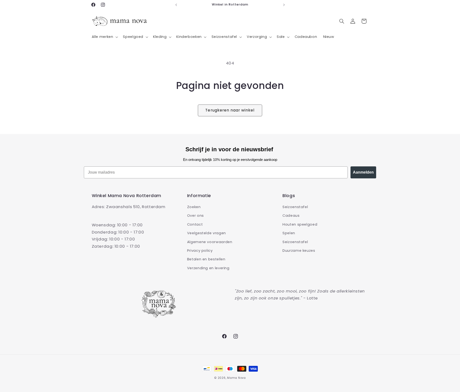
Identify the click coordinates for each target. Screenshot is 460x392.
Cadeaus (290, 215)
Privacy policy (200, 250)
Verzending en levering (208, 268)
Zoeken (194, 207)
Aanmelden (363, 172)
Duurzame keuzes (298, 250)
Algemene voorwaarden (209, 242)
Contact (195, 224)
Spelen (288, 233)
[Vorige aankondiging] (176, 5)
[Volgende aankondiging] (284, 5)
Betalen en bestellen (206, 259)
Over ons (195, 215)
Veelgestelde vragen (206, 233)
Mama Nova (236, 378)
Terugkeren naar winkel (229, 110)
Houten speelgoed (299, 224)
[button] (104, 37)
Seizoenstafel (295, 207)
